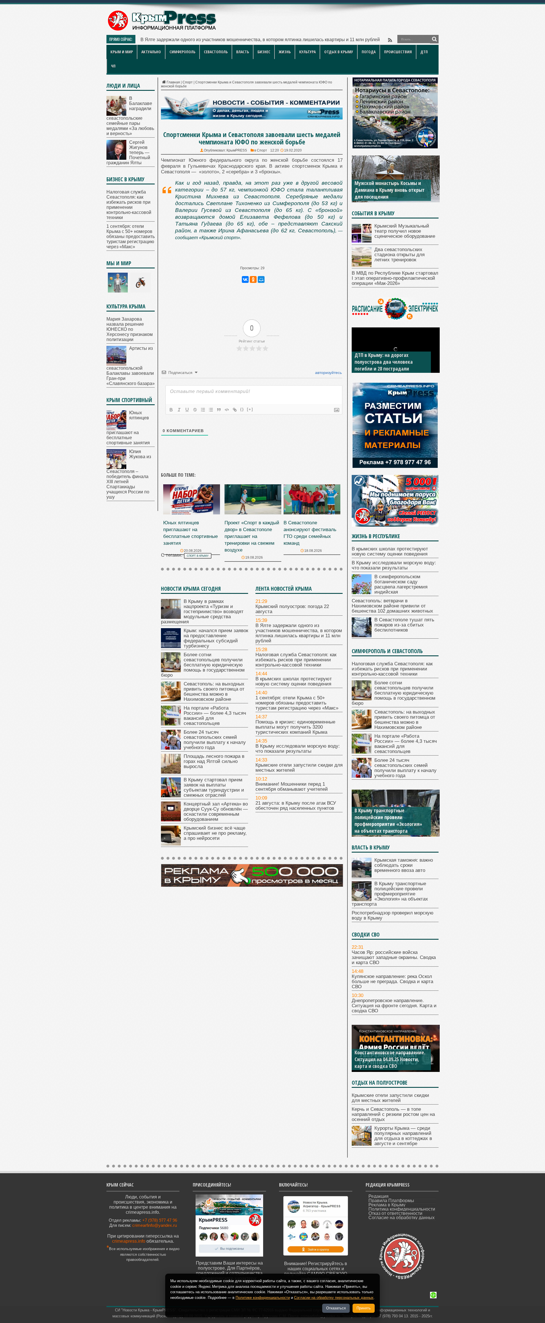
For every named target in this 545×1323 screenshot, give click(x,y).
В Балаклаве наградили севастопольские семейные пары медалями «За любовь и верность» (130, 116)
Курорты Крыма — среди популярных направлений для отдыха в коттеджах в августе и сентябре (403, 1136)
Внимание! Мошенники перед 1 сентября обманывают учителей (291, 786)
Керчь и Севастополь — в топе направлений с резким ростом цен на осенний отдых (393, 1114)
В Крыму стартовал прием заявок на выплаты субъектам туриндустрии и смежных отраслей (214, 787)
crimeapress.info (128, 1241)
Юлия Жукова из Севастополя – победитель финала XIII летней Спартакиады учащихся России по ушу (128, 474)
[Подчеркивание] (187, 409)
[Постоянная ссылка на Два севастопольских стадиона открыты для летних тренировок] (362, 265)
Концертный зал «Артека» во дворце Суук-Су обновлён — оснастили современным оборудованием (216, 811)
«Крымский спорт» (219, 237)
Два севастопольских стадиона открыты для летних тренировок (399, 254)
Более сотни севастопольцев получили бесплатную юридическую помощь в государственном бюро (203, 665)
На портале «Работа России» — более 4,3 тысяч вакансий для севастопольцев (215, 715)
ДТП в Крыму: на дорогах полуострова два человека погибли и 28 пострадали (384, 362)
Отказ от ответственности (395, 1213)
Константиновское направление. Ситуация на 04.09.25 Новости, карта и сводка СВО (390, 1059)
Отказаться (336, 1308)
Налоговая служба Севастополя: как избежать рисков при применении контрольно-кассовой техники (247, 39)
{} (242, 409)
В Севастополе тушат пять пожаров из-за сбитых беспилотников (404, 625)
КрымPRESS (237, 150)
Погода (369, 51)
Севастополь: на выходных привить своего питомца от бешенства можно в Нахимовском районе (214, 691)
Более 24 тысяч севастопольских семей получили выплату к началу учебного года (215, 739)
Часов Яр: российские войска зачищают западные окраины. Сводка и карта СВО (394, 957)
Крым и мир (121, 51)
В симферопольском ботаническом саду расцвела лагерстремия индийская (400, 584)
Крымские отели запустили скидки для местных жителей (299, 767)
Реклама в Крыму (386, 1204)
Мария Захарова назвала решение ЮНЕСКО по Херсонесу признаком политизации (129, 329)
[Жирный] (171, 409)
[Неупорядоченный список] (211, 409)
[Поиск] (434, 39)
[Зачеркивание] (195, 409)
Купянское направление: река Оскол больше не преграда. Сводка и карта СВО (392, 981)
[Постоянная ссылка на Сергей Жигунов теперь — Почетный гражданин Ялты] (116, 158)
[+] (250, 409)
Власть (242, 51)
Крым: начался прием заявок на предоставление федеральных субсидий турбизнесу (216, 638)
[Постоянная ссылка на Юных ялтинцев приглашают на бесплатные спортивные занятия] (191, 513)
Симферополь (182, 51)
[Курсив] (179, 409)
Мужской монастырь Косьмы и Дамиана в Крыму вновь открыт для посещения (390, 190)
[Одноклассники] (253, 279)
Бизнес (263, 51)
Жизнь (285, 51)
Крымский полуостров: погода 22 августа (292, 609)
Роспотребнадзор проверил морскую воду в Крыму (392, 915)
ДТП (424, 51)
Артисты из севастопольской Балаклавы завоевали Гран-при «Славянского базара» (130, 366)
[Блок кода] (227, 409)
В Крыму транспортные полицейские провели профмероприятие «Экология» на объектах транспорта (388, 820)
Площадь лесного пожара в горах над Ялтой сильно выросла (214, 761)
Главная (173, 82)
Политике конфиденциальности (263, 1297)
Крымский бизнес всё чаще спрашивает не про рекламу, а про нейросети (215, 833)
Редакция (378, 1196)
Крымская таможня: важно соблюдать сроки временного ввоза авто (403, 865)
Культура (307, 51)
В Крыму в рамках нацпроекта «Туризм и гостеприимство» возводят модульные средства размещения (202, 611)
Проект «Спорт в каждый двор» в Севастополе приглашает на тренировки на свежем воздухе (252, 536)
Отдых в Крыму (338, 51)
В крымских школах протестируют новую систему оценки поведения (293, 681)
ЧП (113, 66)
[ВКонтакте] (245, 279)
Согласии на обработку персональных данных (334, 1297)
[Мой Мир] (261, 279)
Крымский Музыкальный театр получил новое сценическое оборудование (404, 231)
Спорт (188, 82)
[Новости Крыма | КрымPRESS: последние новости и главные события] (161, 30)
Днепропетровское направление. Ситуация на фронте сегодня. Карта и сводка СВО (394, 1005)
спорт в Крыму (198, 555)
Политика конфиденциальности (401, 1209)
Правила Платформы (391, 1200)
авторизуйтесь (328, 372)
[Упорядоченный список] (203, 409)
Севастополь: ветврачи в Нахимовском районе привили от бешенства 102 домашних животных (392, 606)
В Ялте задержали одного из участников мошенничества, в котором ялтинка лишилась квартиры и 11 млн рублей (298, 633)
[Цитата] (219, 409)
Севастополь (216, 51)
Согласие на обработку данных (401, 1217)
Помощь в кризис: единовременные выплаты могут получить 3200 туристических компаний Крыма (295, 727)
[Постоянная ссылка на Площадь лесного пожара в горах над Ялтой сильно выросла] (171, 772)
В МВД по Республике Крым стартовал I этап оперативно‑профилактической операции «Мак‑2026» (395, 278)
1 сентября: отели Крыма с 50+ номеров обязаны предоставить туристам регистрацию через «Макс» (296, 703)
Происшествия (398, 51)
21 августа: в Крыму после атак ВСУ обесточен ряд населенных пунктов (295, 805)
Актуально (151, 51)
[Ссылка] (235, 409)
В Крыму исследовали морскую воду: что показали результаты (297, 748)
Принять (364, 1308)
